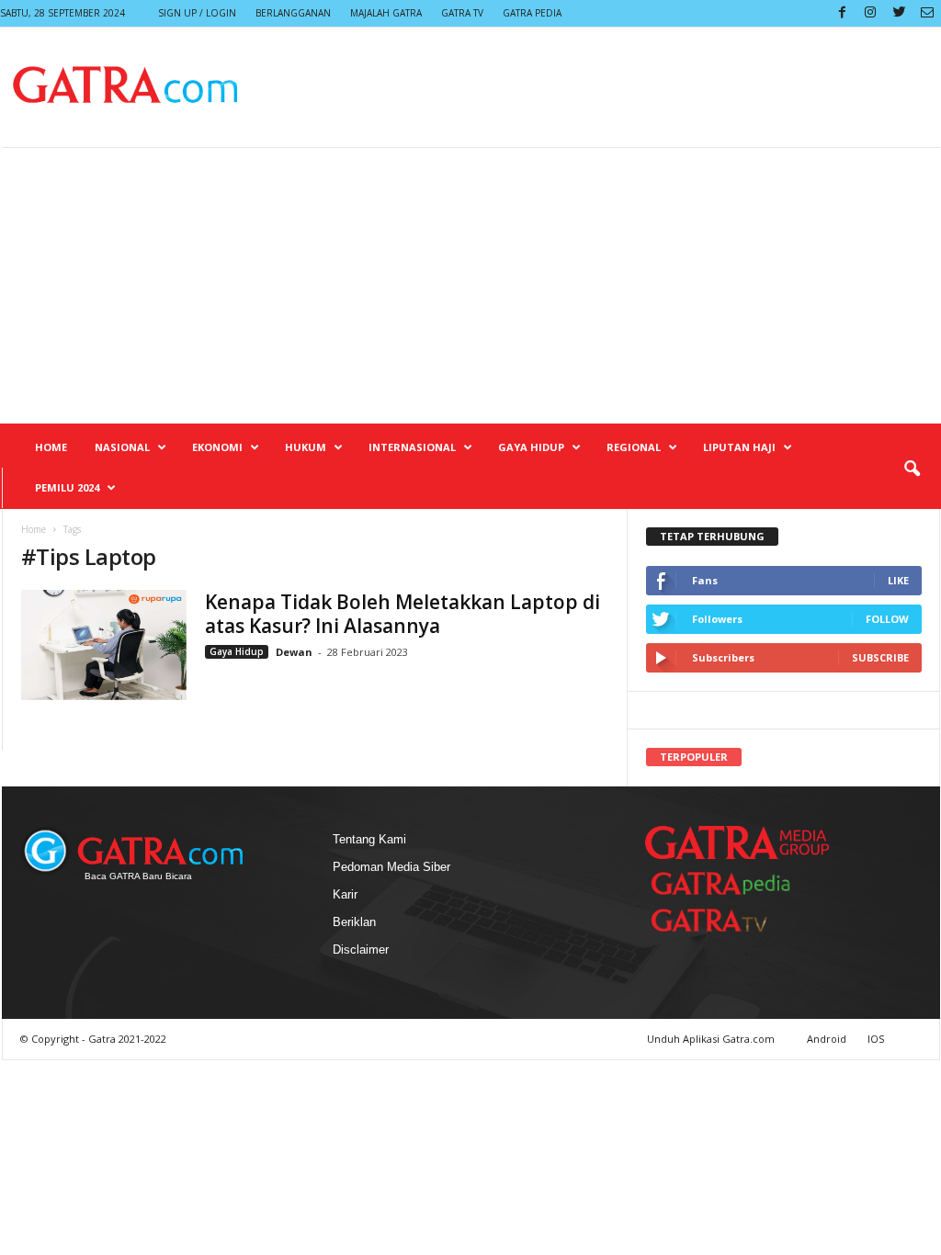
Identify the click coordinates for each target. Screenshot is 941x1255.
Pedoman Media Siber (391, 867)
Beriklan (354, 922)
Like (898, 580)
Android (826, 1039)
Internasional (412, 447)
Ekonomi (217, 447)
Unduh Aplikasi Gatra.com (712, 1039)
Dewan (294, 652)
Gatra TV (462, 12)
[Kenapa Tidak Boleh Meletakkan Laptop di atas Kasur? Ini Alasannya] (104, 645)
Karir (345, 894)
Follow (887, 619)
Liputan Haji (739, 447)
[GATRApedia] (728, 883)
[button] (911, 469)
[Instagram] (870, 13)
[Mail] (927, 13)
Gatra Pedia (532, 12)
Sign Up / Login (197, 12)
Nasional (122, 447)
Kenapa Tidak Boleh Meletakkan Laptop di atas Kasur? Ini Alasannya (402, 614)
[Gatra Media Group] (737, 842)
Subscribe (880, 657)
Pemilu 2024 (67, 487)
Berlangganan (293, 12)
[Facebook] (842, 13)
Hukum (305, 447)
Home (51, 447)
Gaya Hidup (531, 447)
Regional (634, 447)
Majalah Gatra (386, 12)
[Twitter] (899, 13)
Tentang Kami (369, 839)
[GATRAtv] (728, 920)
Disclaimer (361, 949)
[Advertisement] (470, 285)
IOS (875, 1039)
